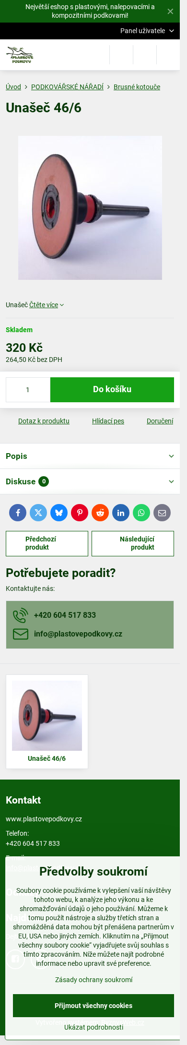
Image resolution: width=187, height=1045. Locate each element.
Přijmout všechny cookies (93, 1005)
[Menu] (168, 54)
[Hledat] (121, 54)
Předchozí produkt (40, 543)
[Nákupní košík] (144, 54)
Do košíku (112, 389)
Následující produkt (137, 543)
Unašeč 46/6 (47, 758)
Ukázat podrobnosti (93, 1027)
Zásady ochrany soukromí (93, 980)
